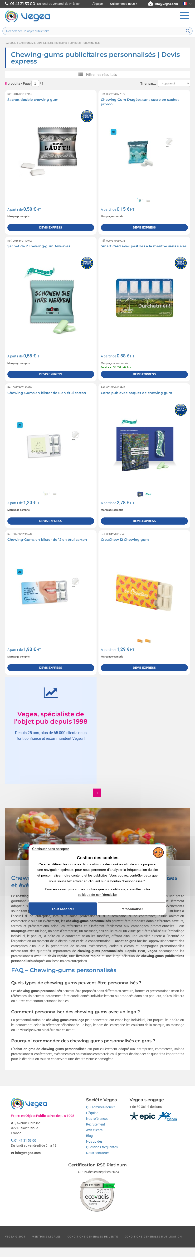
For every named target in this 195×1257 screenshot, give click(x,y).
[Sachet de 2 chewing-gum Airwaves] (50, 299)
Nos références (97, 1119)
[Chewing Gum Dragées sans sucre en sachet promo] (144, 152)
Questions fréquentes (102, 1147)
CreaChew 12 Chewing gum (125, 539)
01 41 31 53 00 (25, 1140)
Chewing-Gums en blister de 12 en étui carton (47, 539)
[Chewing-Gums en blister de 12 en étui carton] (50, 592)
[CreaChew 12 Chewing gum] (144, 592)
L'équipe (97, 3)
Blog (89, 1136)
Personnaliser (132, 909)
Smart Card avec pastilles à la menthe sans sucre (143, 246)
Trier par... (148, 83)
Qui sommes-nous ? (123, 3)
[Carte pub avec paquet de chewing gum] (144, 446)
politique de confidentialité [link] (97, 894)
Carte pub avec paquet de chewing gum (136, 393)
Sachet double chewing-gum (32, 99)
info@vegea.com (166, 4)
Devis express (50, 227)
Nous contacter (97, 1153)
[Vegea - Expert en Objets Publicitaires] (27, 22)
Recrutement (95, 1124)
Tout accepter (63, 909)
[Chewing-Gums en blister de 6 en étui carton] (50, 446)
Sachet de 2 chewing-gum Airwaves (38, 246)
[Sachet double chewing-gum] (50, 152)
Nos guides (94, 1141)
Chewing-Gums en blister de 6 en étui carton (46, 393)
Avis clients (94, 1130)
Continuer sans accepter (50, 849)
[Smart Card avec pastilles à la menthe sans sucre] (144, 299)
